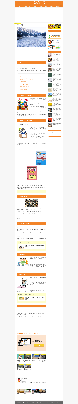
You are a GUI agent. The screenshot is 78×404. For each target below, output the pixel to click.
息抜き (46, 6)
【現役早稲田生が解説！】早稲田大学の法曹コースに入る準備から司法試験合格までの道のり (56, 69)
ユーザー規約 (46, 402)
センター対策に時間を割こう (24, 84)
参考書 (30, 6)
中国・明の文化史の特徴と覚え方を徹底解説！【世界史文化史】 (56, 64)
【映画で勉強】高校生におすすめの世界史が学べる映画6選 (56, 124)
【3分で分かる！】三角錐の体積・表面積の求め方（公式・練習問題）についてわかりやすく (56, 84)
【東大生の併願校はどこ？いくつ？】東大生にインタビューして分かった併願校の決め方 (56, 114)
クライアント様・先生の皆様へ (35, 402)
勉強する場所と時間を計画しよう (25, 86)
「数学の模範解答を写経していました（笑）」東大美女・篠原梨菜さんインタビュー (56, 109)
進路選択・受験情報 (34, 6)
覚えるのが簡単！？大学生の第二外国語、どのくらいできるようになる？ (56, 79)
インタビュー (57, 6)
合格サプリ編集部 (24, 378)
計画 (37, 333)
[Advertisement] (39, 14)
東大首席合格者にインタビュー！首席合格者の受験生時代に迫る (56, 54)
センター (25, 333)
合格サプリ (55, 402)
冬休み (30, 333)
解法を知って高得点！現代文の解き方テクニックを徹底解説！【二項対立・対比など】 (56, 119)
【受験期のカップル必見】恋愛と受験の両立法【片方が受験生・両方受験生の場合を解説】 (56, 99)
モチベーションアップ (51, 6)
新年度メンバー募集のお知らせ (26, 402)
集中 (39, 333)
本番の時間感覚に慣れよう (24, 81)
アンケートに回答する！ (38, 345)
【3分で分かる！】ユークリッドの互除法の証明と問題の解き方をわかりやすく (56, 74)
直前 (35, 333)
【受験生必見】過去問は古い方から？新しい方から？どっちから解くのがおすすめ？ (56, 89)
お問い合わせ (41, 402)
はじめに (21, 76)
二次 (28, 333)
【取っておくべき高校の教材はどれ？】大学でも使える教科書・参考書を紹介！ (56, 104)
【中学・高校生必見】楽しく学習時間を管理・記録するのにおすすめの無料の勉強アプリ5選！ (56, 59)
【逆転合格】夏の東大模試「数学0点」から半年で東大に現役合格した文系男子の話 (56, 94)
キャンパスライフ (41, 6)
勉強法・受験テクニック (19, 6)
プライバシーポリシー (51, 138)
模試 (33, 333)
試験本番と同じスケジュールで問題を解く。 (26, 79)
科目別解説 (25, 6)
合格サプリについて (19, 402)
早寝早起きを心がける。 (24, 89)
